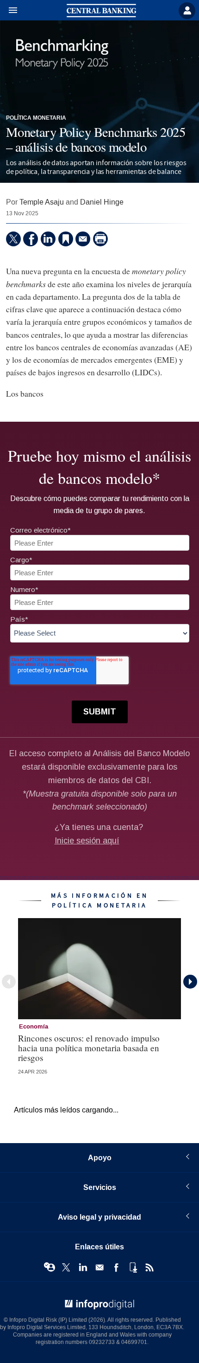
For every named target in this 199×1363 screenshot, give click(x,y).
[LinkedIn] (48, 238)
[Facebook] (30, 238)
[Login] (187, 10)
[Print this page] (100, 238)
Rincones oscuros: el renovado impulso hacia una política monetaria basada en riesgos (89, 1047)
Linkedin (82, 1267)
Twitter (66, 1267)
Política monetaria (36, 118)
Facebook (116, 1267)
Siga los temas (49, 1267)
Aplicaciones (132, 1267)
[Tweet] (13, 238)
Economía (33, 1026)
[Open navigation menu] (9, 10)
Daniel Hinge (102, 202)
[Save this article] (65, 238)
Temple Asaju (41, 202)
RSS (149, 1267)
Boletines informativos (99, 1267)
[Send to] (82, 238)
